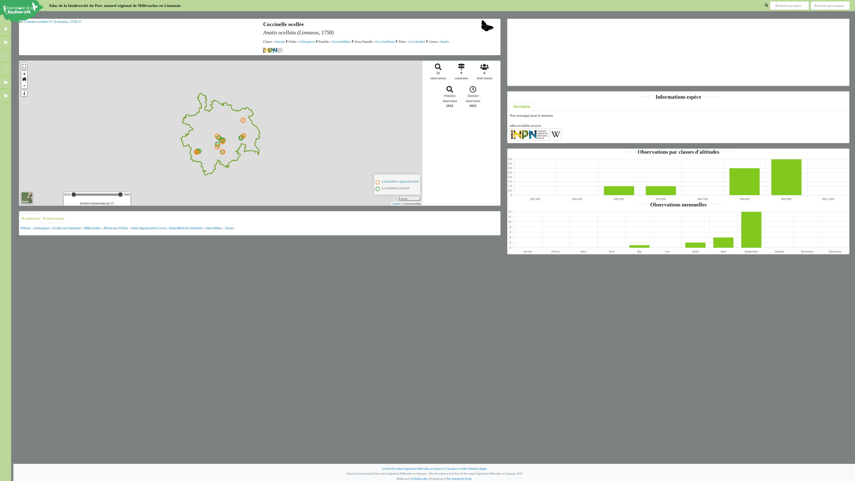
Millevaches (92, 228)
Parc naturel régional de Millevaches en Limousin (417, 468)
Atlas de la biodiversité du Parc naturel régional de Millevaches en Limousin (115, 5)
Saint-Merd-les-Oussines (186, 228)
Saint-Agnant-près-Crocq (148, 228)
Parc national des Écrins (459, 478)
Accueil (386, 468)
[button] (24, 80)
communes (31, 218)
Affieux (25, 228)
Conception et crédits (456, 468)
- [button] (24, 85)
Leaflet (396, 203)
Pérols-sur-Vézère (116, 228)
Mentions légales (478, 468)
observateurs (53, 218)
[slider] (73, 194)
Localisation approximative (400, 181)
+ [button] (24, 73)
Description (521, 106)
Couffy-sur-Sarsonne (66, 228)
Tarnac (229, 228)
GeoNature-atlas (419, 478)
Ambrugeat (41, 228)
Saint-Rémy (214, 228)
